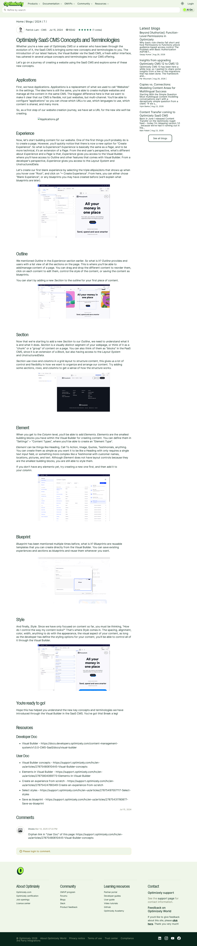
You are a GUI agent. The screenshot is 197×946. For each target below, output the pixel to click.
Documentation (52, 3)
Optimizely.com (23, 892)
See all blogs (160, 138)
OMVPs (69, 3)
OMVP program (67, 892)
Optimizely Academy (114, 911)
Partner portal (110, 892)
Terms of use (95, 938)
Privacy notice (77, 938)
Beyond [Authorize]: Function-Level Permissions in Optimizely (159, 36)
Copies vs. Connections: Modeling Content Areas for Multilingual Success (157, 88)
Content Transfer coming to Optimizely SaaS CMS (157, 113)
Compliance (127, 938)
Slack (62, 903)
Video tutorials (111, 903)
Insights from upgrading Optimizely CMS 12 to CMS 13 (159, 61)
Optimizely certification (27, 896)
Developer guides (112, 896)
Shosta (31, 829)
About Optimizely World (53, 938)
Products (34, 3)
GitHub (107, 907)
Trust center (111, 938)
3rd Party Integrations (28, 940)
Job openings (23, 899)
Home (20, 21)
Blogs (29, 21)
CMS (43, 29)
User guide (109, 899)
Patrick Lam (32, 29)
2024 (38, 21)
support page (166, 898)
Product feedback (68, 907)
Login (191, 3)
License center (23, 903)
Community (85, 3)
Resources (102, 3)
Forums (63, 896)
